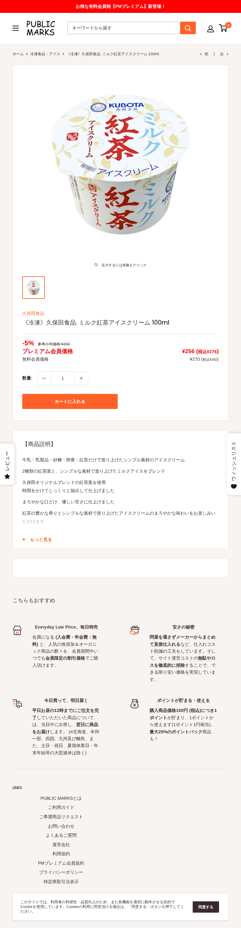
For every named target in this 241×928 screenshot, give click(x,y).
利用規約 (61, 853)
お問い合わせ (61, 826)
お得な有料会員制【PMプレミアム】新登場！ (121, 6)
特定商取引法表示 (61, 881)
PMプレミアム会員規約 (61, 863)
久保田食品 (33, 313)
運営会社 (61, 844)
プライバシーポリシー (61, 872)
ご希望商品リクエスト (61, 816)
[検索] (188, 28)
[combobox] (123, 28)
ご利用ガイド (61, 807)
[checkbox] (81, 378)
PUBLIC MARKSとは (61, 798)
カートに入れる (70, 401)
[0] (223, 28)
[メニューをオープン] (16, 28)
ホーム (18, 54)
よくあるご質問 (61, 835)
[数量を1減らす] (44, 378)
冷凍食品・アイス (45, 54)
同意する (205, 907)
